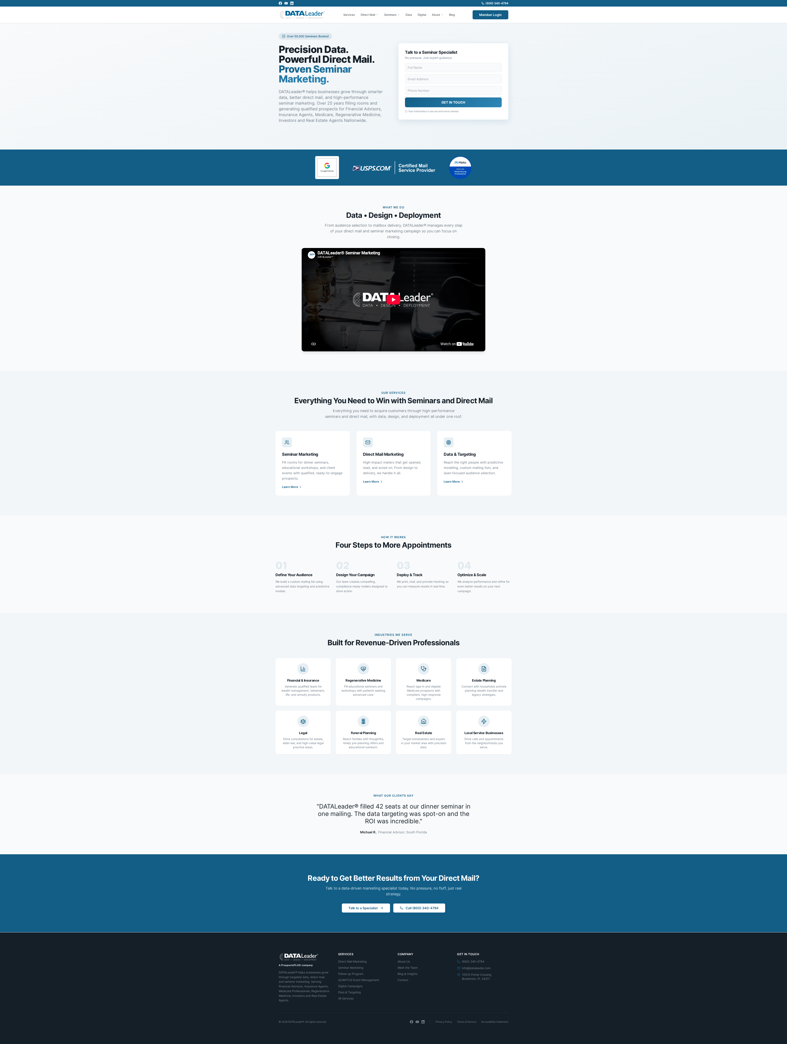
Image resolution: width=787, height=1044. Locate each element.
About (436, 14)
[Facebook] (280, 3)
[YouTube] (286, 3)
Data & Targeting (349, 992)
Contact (403, 980)
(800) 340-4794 (497, 3)
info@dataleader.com (476, 968)
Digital (422, 14)
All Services (346, 998)
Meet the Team (408, 967)
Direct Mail (368, 14)
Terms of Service (466, 1021)
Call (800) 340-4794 (422, 908)
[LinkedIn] (291, 3)
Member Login (490, 15)
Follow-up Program (350, 973)
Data (409, 14)
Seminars (390, 14)
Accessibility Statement (494, 1021)
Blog (452, 14)
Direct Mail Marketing (352, 961)
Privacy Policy (444, 1021)
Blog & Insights (407, 973)
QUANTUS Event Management (358, 980)
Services (349, 14)
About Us (404, 961)
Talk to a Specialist (363, 908)
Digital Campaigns (350, 986)
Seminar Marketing (350, 967)
